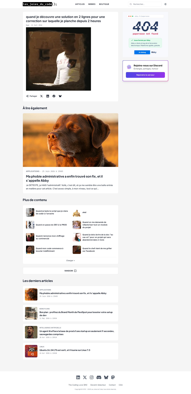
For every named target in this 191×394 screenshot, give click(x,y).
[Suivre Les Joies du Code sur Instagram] (92, 377)
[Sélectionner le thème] (165, 4)
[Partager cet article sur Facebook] (54, 96)
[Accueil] (40, 4)
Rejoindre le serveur (145, 75)
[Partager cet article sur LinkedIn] (47, 96)
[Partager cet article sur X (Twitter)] (41, 96)
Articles (80, 4)
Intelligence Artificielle (50, 328)
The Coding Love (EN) (77, 385)
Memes (92, 4)
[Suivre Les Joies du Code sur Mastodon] (113, 377)
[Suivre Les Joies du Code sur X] (85, 377)
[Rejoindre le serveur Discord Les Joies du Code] (98, 377)
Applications (32, 171)
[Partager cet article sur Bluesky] (60, 96)
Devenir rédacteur (98, 385)
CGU (121, 385)
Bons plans (44, 309)
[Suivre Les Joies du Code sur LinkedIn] (78, 377)
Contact (112, 385)
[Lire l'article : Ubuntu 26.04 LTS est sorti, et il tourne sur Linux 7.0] (70, 351)
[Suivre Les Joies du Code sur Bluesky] (106, 377)
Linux (41, 347)
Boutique (104, 4)
